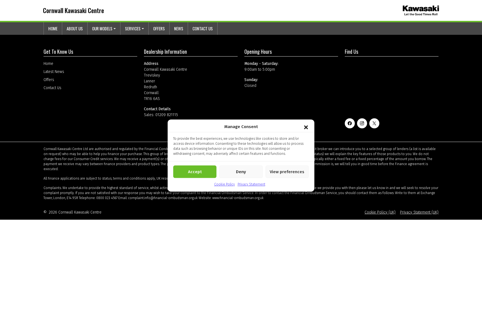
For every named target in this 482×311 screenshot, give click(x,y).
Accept (195, 171)
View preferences (287, 171)
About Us (75, 28)
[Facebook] (350, 123)
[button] (306, 126)
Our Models (102, 28)
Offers (159, 28)
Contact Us (202, 28)
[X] (374, 123)
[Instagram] (362, 123)
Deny (241, 171)
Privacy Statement (251, 184)
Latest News (54, 71)
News (178, 28)
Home (52, 28)
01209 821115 (166, 114)
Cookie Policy (224, 184)
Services (133, 28)
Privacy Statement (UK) (419, 212)
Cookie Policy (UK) (380, 212)
